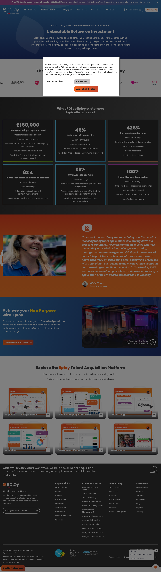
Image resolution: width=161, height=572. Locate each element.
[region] (81, 76)
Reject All (81, 81)
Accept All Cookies (86, 89)
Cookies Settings (55, 81)
